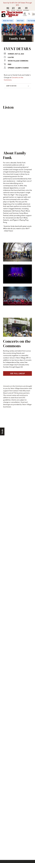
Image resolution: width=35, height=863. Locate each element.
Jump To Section (11, 86)
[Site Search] (29, 14)
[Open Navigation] (32, 14)
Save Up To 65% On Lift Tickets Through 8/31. (17, 4)
